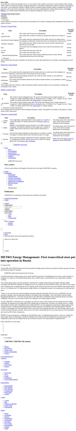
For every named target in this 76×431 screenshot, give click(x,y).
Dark (9, 216)
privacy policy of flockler (27, 141)
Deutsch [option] (10, 224)
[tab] (38, 26)
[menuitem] (41, 215)
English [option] (10, 223)
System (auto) (12, 218)
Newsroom (24, 144)
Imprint (6, 347)
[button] (6, 148)
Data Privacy (8, 348)
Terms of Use (8, 350)
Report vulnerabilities (10, 352)
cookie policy (37, 100)
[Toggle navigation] (1, 228)
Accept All (4, 18)
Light (9, 214)
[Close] (5, 345)
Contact (6, 353)
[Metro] (11, 144)
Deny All (3, 16)
